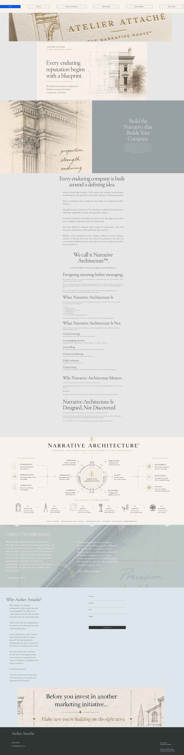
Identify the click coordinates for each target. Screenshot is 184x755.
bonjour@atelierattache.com (18, 746)
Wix (173, 751)
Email (90, 609)
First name (91, 596)
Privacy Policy (163, 743)
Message (91, 616)
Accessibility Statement (165, 744)
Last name (91, 603)
